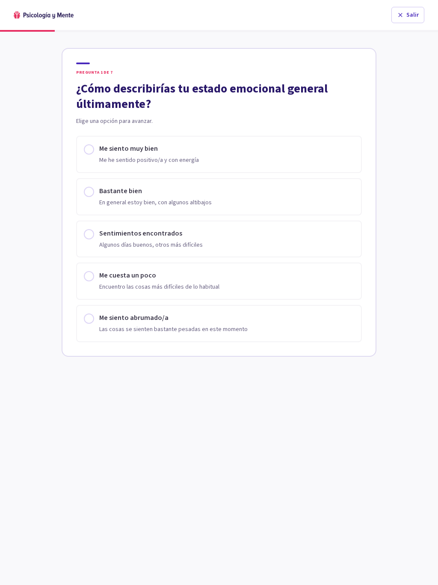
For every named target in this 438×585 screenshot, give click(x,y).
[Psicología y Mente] (44, 15)
